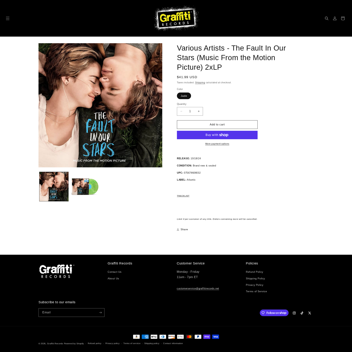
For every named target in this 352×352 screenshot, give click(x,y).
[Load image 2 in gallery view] (84, 186)
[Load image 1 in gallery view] (53, 186)
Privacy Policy (254, 284)
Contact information (173, 343)
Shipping (200, 82)
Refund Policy (254, 271)
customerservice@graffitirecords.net (198, 288)
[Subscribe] (100, 312)
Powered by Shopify (74, 343)
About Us (113, 278)
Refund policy (95, 343)
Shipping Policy (255, 278)
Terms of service (131, 343)
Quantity (181, 104)
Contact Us (115, 271)
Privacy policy (112, 343)
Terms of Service (256, 291)
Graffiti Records (55, 343)
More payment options (217, 144)
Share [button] (184, 229)
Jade (184, 95)
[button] (8, 18)
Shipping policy (152, 343)
